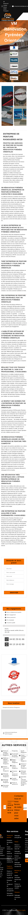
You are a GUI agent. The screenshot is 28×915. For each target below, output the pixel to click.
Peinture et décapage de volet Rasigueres (24, 766)
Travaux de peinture (10, 836)
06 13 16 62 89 (16, 644)
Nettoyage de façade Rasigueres (6, 781)
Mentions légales (21, 910)
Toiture (16, 841)
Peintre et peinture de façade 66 (9, 873)
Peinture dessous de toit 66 (17, 858)
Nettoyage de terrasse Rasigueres (6, 775)
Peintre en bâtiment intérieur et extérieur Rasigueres (6, 760)
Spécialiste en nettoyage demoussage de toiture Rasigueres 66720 (24, 781)
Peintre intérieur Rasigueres (15, 767)
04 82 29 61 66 (16, 639)
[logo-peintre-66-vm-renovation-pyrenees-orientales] (8, 17)
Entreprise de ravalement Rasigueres (15, 773)
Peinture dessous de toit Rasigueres (6, 769)
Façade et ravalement (10, 867)
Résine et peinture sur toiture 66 (18, 846)
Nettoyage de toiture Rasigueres (24, 772)
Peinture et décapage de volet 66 (18, 886)
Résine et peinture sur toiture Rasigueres (6, 753)
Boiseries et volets (18, 871)
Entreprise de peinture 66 (9, 842)
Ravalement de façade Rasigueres (15, 755)
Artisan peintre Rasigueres (15, 761)
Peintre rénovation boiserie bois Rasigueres (24, 758)
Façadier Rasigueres (15, 779)
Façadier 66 (10, 877)
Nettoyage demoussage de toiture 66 (18, 864)
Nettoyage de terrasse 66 (17, 897)
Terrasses (17, 892)
